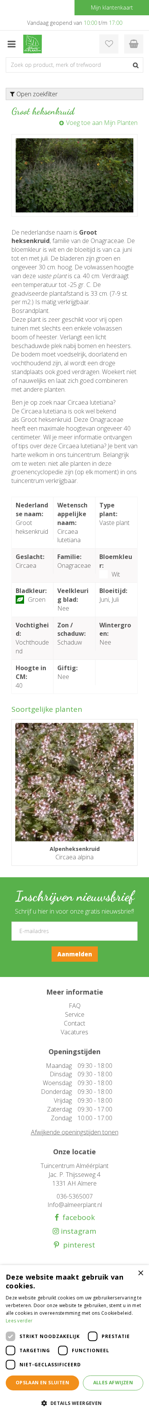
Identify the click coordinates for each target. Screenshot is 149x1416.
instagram (77, 1231)
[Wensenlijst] (108, 43)
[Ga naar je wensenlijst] (109, 43)
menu (11, 44)
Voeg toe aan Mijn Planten (102, 122)
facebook (77, 1217)
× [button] (140, 1273)
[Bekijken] (133, 43)
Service (74, 1014)
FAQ (75, 1005)
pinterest (77, 1245)
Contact (74, 1023)
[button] (74, 1402)
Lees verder (19, 1320)
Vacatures (74, 1032)
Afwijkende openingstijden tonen (74, 1132)
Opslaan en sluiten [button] (42, 1382)
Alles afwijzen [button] (113, 1382)
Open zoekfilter (36, 94)
